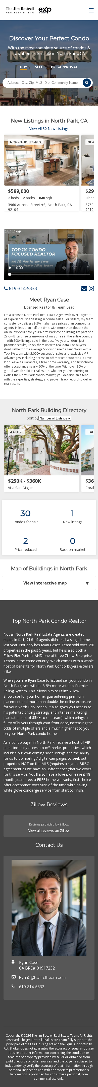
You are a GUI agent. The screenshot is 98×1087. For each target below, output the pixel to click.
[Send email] (84, 288)
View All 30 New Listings (49, 128)
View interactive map (45, 583)
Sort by (32, 418)
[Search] (87, 82)
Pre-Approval (64, 67)
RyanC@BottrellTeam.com (42, 977)
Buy (23, 67)
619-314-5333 (22, 288)
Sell (39, 67)
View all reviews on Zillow (49, 830)
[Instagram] (91, 288)
